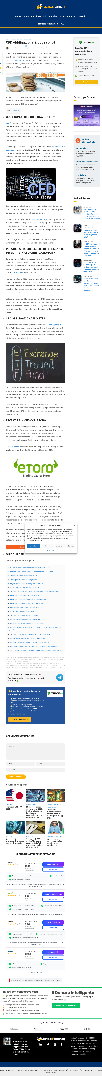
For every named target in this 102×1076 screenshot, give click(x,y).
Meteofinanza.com (12, 39)
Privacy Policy (51, 551)
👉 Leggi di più (86, 82)
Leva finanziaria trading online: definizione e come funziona (33, 646)
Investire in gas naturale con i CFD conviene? (28, 599)
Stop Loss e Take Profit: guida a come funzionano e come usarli (35, 650)
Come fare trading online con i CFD (24, 587)
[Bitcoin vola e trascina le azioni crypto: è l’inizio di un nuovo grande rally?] (77, 228)
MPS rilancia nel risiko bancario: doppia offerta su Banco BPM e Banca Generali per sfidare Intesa (91, 215)
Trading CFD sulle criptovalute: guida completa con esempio (34, 591)
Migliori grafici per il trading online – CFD (26, 583)
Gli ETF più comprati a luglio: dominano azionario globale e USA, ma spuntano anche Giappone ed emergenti (91, 249)
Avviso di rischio (6, 1070)
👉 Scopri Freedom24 (19, 719)
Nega (47, 546)
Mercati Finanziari (26, 39)
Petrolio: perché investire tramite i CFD (26, 607)
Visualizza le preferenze (65, 546)
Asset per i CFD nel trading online (23, 580)
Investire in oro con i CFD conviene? (24, 595)
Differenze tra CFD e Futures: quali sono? (26, 623)
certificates (18, 272)
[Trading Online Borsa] (51, 1039)
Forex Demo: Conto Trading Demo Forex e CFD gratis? (32, 572)
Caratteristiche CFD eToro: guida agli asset (27, 638)
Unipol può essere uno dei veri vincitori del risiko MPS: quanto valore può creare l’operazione (91, 284)
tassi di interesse (16, 60)
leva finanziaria (38, 219)
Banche (53, 16)
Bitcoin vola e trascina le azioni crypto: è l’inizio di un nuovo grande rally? (90, 232)
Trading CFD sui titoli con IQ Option (24, 615)
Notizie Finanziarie (48, 23)
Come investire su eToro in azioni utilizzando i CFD (30, 568)
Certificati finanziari (35, 16)
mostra (16, 111)
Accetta (33, 546)
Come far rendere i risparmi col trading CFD (28, 619)
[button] (74, 525)
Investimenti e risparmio (73, 16)
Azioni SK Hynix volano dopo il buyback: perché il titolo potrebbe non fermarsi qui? (91, 267)
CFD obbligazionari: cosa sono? (22, 611)
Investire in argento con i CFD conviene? (26, 603)
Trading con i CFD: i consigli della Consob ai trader (30, 634)
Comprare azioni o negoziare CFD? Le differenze (29, 642)
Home (18, 16)
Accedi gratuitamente (66, 1005)
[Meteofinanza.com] (51, 6)
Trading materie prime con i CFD (23, 576)
